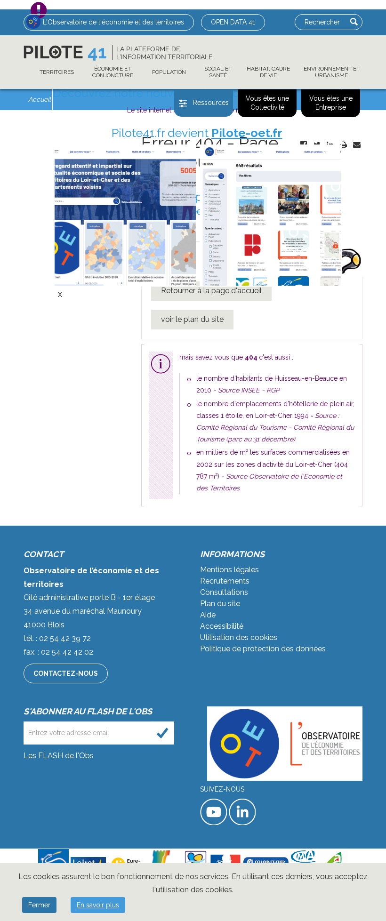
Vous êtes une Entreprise (331, 103)
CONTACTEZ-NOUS (65, 673)
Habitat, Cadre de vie (268, 72)
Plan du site (220, 603)
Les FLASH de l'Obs (59, 755)
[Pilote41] (118, 53)
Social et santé (218, 72)
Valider (354, 21)
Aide (208, 614)
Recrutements (224, 581)
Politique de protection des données (263, 648)
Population (169, 72)
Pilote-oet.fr (246, 133)
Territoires (57, 72)
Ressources (211, 102)
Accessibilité (221, 626)
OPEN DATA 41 (233, 22)
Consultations (224, 592)
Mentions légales (229, 569)
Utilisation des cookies (238, 637)
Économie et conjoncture (112, 72)
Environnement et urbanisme (332, 72)
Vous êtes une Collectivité (267, 103)
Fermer (39, 905)
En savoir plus (98, 905)
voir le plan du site (192, 319)
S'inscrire (162, 733)
